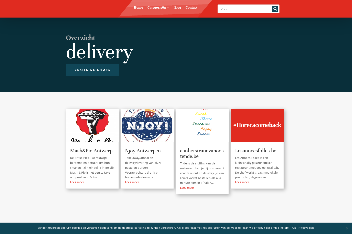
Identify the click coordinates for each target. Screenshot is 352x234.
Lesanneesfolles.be (255, 150)
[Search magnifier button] (275, 9)
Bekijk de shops (93, 70)
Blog (177, 8)
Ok (294, 227)
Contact (191, 8)
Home (138, 8)
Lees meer (77, 182)
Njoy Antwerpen (143, 150)
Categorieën (156, 8)
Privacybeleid (306, 227)
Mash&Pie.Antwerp (91, 150)
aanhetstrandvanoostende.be (202, 153)
